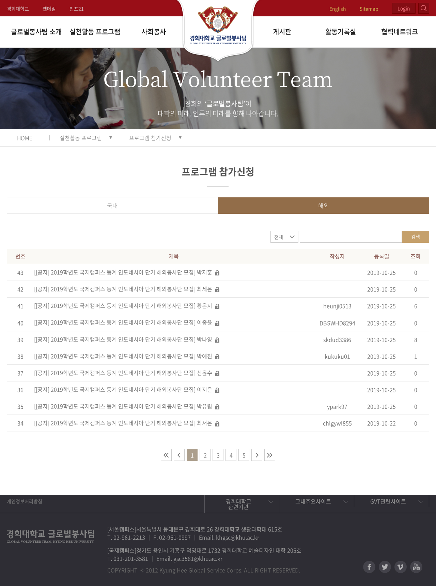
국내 (112, 205)
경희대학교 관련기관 (238, 504)
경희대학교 (18, 8)
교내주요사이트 (313, 501)
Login (404, 8)
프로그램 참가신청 (150, 138)
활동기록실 (340, 31)
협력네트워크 (399, 31)
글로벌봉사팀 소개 (36, 31)
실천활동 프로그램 (94, 31)
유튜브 (416, 567)
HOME (24, 138)
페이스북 (369, 567)
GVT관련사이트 (388, 501)
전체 (278, 237)
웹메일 (49, 8)
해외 (323, 205)
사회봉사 (153, 31)
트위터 (385, 567)
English (337, 8)
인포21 (76, 8)
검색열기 (423, 8)
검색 (415, 236)
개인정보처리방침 (24, 501)
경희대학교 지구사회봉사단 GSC (218, 31)
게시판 (282, 31)
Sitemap (369, 8)
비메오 (400, 567)
